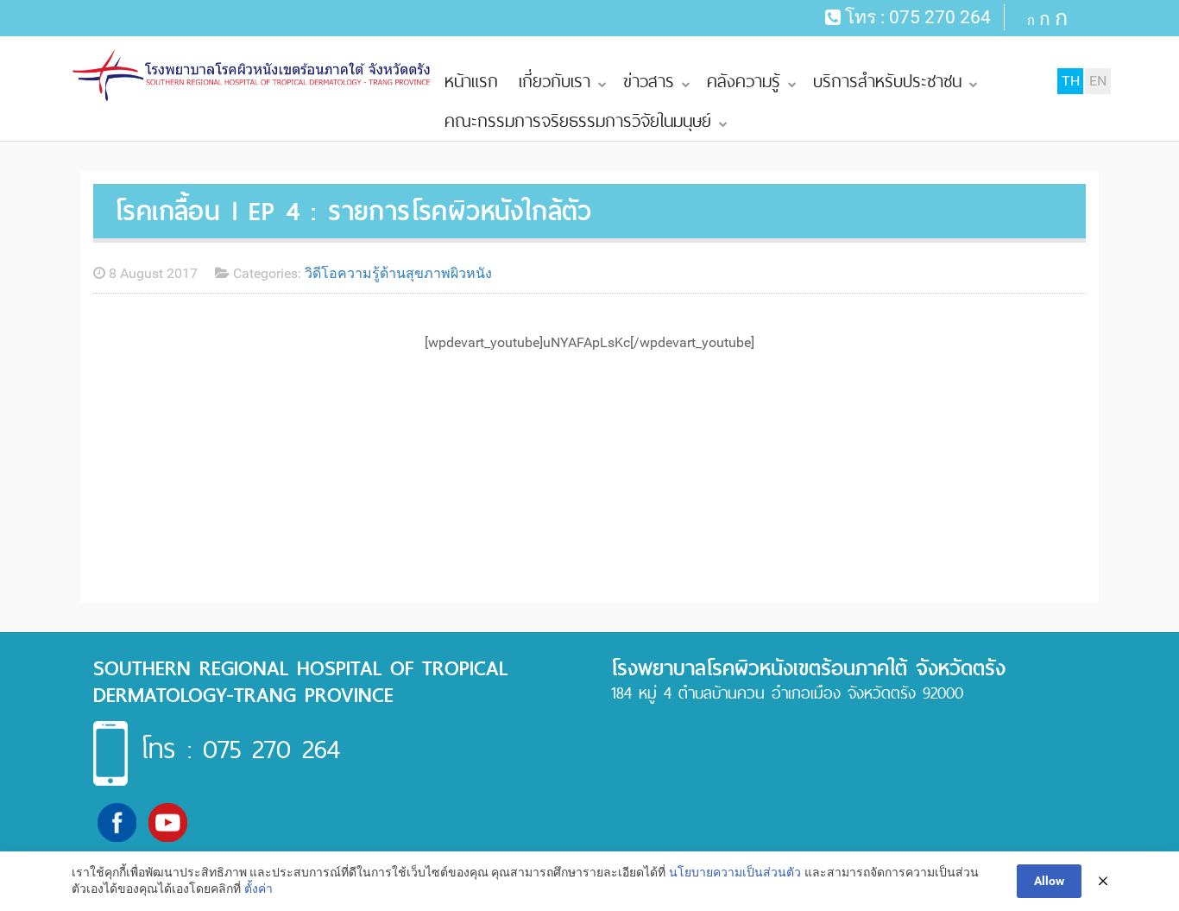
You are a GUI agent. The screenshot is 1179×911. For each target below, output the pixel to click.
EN (1097, 81)
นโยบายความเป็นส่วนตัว (735, 872)
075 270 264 (940, 17)
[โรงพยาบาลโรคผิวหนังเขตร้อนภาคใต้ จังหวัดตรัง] (253, 76)
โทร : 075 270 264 (240, 748)
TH (1071, 81)
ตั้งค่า (258, 888)
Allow (1049, 881)
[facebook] (117, 821)
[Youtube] (168, 821)
